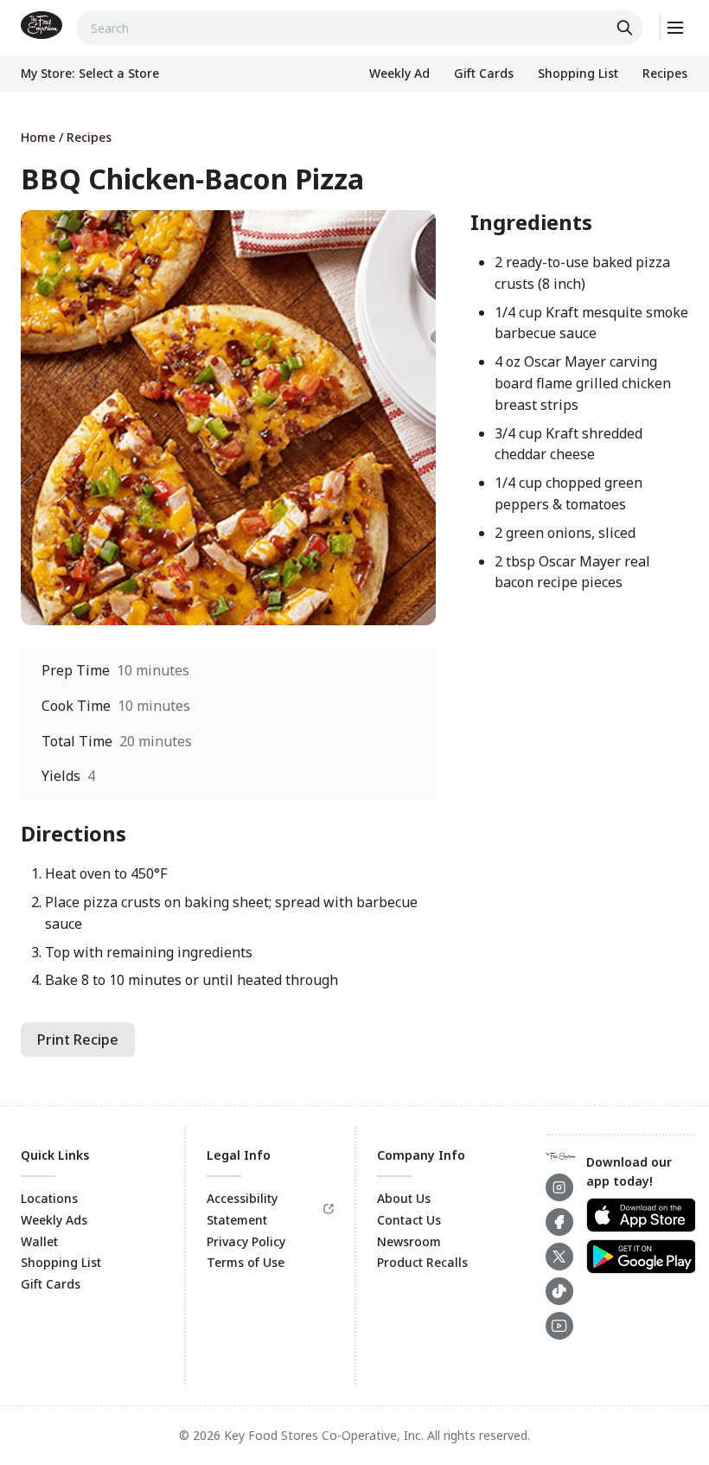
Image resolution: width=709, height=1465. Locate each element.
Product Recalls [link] (422, 1262)
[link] (41, 25)
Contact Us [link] (409, 1220)
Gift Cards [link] (50, 1284)
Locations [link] (49, 1198)
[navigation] (354, 137)
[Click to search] (627, 28)
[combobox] (359, 27)
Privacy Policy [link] (246, 1241)
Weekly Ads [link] (54, 1220)
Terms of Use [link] (245, 1262)
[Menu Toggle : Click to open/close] (674, 28)
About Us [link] (404, 1198)
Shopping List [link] (61, 1262)
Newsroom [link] (409, 1241)
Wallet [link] (39, 1241)
